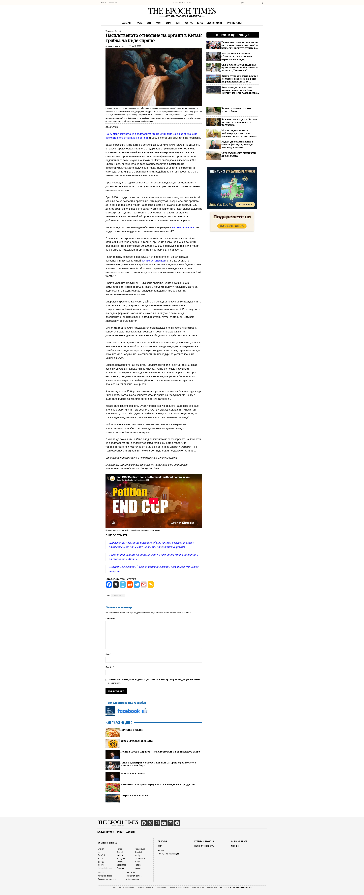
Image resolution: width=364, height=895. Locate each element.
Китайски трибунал (153, 260)
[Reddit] (130, 584)
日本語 (101, 862)
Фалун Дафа (117, 595)
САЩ (149, 22)
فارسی (138, 868)
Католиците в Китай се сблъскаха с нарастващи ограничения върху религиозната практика (236, 56)
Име (108, 654)
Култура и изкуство (204, 841)
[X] (116, 584)
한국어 (101, 865)
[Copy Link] (151, 584)
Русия (158, 22)
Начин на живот (234, 22)
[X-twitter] (150, 823)
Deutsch (120, 852)
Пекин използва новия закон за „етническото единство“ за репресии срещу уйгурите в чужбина (239, 45)
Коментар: (112, 618)
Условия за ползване (107, 879)
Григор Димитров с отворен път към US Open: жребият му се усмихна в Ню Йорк (158, 764)
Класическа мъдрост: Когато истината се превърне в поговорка (239, 122)
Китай (168, 22)
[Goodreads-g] (157, 823)
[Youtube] (164, 823)
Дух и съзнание (214, 22)
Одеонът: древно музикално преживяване (239, 154)
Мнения (235, 846)
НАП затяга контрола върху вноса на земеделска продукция (157, 784)
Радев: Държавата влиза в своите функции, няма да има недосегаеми (237, 144)
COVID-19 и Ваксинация (169, 854)
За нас (103, 3)
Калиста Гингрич (116, 46)
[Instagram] (123, 584)
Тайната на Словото (132, 773)
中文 (100, 852)
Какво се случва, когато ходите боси (236, 109)
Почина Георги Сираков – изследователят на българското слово (160, 751)
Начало (109, 31)
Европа (139, 22)
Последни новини (105, 831)
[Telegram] (137, 584)
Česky (137, 855)
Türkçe (138, 865)
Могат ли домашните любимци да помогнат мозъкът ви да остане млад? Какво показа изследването (238, 133)
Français (120, 849)
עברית (100, 858)
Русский (120, 868)
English (101, 849)
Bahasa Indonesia (105, 868)
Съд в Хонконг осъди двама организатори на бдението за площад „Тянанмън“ (239, 67)
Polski (137, 862)
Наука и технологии (204, 846)
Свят (178, 22)
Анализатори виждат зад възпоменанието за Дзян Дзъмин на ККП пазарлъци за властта (239, 90)
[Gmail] (144, 584)
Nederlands (121, 865)
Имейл (110, 667)
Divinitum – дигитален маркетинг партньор (235, 887)
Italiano (120, 855)
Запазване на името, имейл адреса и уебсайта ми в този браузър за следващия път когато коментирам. (154, 681)
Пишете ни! (112, 3)
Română (138, 852)
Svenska (120, 862)
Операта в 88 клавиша (134, 795)
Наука (200, 22)
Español (101, 855)
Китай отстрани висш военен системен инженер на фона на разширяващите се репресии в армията (239, 79)
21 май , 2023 (135, 46)
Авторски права (105, 876)
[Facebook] (109, 584)
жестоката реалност (184, 227)
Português (121, 858)
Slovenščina (140, 858)
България (126, 22)
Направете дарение (126, 831)
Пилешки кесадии (131, 729)
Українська (140, 849)
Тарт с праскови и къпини (136, 740)
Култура (189, 22)
